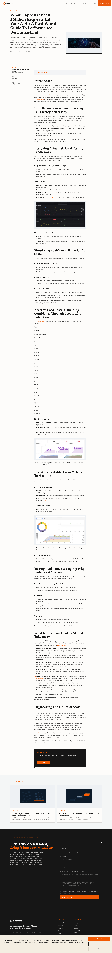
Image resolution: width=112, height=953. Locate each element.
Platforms (60, 928)
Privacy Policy (95, 891)
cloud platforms (49, 95)
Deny (99, 949)
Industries (60, 925)
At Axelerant (38, 733)
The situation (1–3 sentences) (69, 879)
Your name (63, 848)
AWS (55, 192)
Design (75, 925)
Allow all (99, 939)
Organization (64, 863)
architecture (40, 678)
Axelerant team (39, 99)
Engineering (77, 928)
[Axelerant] (8, 3)
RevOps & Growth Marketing (78, 931)
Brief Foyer (43, 762)
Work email (64, 856)
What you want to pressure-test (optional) (73, 871)
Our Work (64, 3)
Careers (60, 933)
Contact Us (104, 3)
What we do (73, 3)
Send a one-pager (67, 897)
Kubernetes (49, 197)
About (95, 3)
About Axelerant (62, 923)
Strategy (76, 923)
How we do (85, 3)
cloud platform (61, 645)
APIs (45, 500)
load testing (40, 321)
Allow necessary (99, 944)
